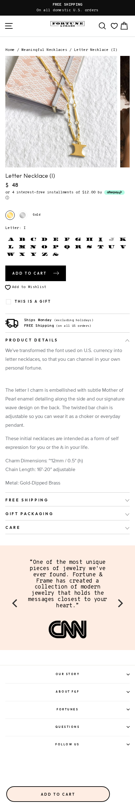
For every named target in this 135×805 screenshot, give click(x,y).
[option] (67, 7)
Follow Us (67, 744)
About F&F (67, 691)
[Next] (120, 603)
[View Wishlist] (114, 26)
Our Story (68, 674)
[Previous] (15, 603)
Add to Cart (58, 794)
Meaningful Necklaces (44, 49)
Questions (67, 726)
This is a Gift (33, 301)
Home (9, 49)
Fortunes (67, 709)
